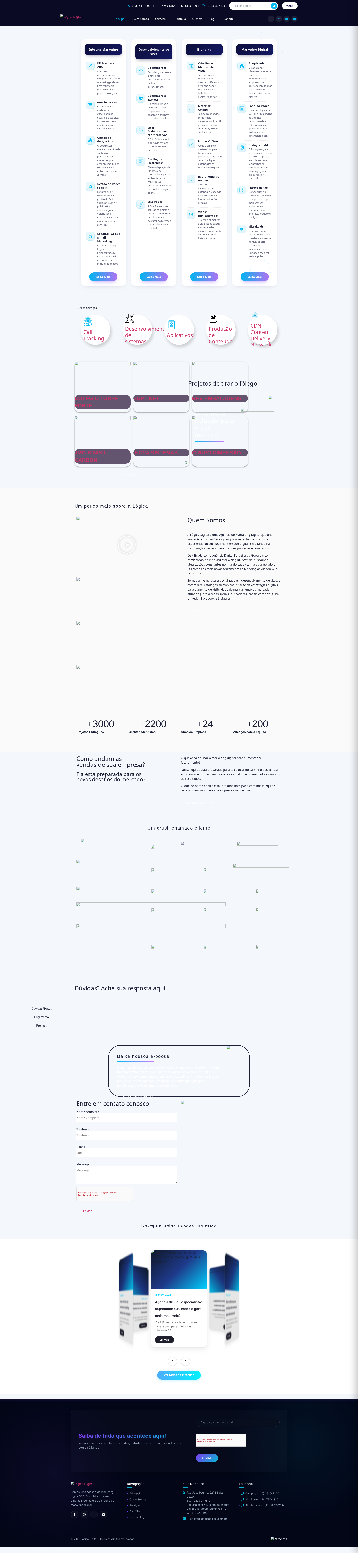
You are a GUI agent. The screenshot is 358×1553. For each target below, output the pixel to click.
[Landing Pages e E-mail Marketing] (90, 236)
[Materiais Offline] (191, 108)
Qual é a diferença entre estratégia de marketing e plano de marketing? (175, 1309)
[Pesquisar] (274, 6)
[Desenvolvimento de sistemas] (129, 318)
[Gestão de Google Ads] (90, 140)
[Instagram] (279, 19)
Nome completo (87, 1112)
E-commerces (157, 68)
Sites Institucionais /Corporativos (157, 131)
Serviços (160, 19)
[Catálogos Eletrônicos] (140, 161)
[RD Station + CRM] (90, 66)
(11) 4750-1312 (166, 5)
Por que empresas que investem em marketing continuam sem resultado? (137, 1306)
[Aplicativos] (171, 324)
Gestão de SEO (107, 102)
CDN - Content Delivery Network (260, 335)
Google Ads (256, 63)
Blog (211, 19)
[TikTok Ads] (241, 229)
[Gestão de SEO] (90, 105)
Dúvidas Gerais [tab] (41, 1008)
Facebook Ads (258, 187)
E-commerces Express (157, 97)
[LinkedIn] (286, 19)
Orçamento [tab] (41, 1017)
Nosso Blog (136, 1517)
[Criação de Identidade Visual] (191, 66)
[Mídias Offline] (191, 143)
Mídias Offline (208, 141)
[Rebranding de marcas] (191, 179)
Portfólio (180, 19)
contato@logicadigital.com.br (208, 1518)
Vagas (290, 5)
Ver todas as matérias (179, 1375)
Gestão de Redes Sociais (108, 185)
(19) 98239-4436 (215, 5)
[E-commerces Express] (140, 98)
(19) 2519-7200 (141, 5)
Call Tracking (93, 335)
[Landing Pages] (241, 108)
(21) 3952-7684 (190, 5)
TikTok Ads (256, 226)
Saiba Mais (103, 277)
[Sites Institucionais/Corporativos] (140, 130)
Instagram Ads (259, 145)
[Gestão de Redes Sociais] (90, 186)
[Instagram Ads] (241, 147)
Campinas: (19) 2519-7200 (262, 1493)
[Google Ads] (241, 66)
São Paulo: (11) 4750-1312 (261, 1499)
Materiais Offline (204, 107)
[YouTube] (294, 19)
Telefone (82, 1129)
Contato (229, 19)
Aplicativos (180, 335)
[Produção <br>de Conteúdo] (213, 318)
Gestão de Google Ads (105, 139)
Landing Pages (259, 106)
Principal (119, 19)
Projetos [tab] (41, 1025)
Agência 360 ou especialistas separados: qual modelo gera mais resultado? (126, 1307)
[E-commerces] (140, 70)
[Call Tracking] (88, 321)
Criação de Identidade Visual (206, 66)
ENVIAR (207, 1458)
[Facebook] (271, 19)
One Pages (155, 202)
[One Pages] (140, 204)
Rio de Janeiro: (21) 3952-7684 (265, 1505)
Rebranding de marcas (208, 178)
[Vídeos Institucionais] (191, 214)
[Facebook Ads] (241, 190)
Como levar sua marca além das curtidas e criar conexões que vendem (222, 1306)
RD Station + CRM (105, 65)
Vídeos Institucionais (208, 213)
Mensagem (84, 1164)
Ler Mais (143, 1325)
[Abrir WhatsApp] (9, 1543)
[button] (126, 545)
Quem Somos (140, 19)
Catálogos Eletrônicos (155, 161)
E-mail (80, 1147)
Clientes (197, 19)
